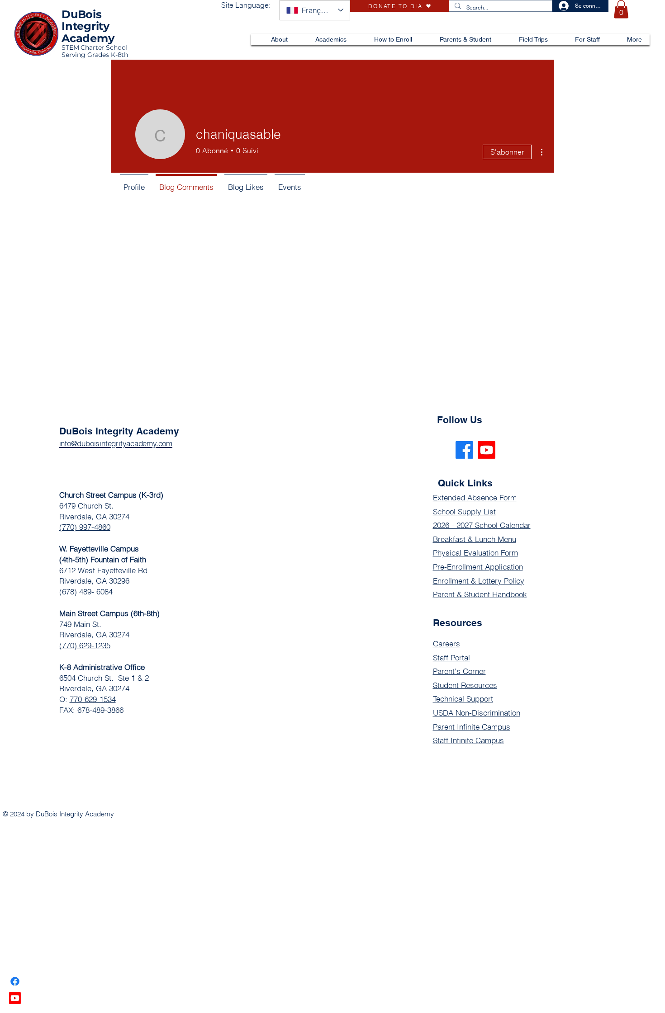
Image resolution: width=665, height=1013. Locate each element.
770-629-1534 (93, 699)
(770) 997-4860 (84, 527)
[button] (621, 9)
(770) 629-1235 (84, 645)
